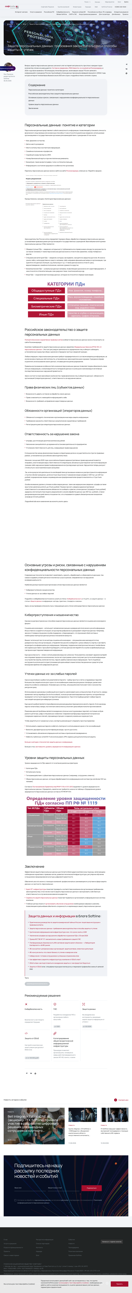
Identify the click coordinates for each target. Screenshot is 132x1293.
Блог (119, 2)
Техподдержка (73, 1248)
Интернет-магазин (21, 12)
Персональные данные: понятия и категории (46, 90)
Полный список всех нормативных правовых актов (44, 340)
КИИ (85, 932)
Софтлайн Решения (47, 7)
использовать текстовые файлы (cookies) (74, 1283)
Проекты (125, 14)
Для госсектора (104, 14)
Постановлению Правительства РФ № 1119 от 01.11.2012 (52, 787)
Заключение (33, 108)
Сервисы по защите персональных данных (42, 898)
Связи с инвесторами (11, 1255)
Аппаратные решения (121, 12)
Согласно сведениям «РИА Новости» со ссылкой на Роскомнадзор (77, 68)
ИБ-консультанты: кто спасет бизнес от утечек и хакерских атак (53, 952)
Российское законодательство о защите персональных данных (53, 94)
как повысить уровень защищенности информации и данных (57, 747)
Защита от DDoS (35, 967)
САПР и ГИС (73, 14)
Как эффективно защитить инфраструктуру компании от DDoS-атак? (55, 959)
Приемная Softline (75, 1255)
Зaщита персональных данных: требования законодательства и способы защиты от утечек (63, 928)
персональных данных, (42, 1200)
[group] (34, 1126)
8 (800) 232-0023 (120, 7)
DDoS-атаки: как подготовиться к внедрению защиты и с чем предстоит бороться (60, 963)
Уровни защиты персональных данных (43, 104)
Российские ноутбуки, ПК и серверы (100, 12)
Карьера (88, 7)
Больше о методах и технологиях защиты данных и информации (48, 742)
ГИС (79, 939)
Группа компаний (63, 7)
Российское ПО (49, 12)
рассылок (64, 1200)
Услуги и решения (36, 12)
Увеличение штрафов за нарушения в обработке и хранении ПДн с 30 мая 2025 (59, 936)
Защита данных (36, 601)
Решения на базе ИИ (79, 12)
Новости (71, 1244)
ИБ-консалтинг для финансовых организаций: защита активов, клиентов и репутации (61, 949)
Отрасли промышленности (13, 1248)
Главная (10, 24)
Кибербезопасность (63, 12)
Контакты (39, 1248)
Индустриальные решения (88, 14)
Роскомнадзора (72, 171)
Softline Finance (107, 7)
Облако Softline (61, 14)
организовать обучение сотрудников (59, 904)
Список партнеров (42, 1244)
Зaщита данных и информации (51, 916)
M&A (96, 7)
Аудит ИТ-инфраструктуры (36, 889)
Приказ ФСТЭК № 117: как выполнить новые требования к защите (54, 939)
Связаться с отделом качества (111, 1241)
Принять (119, 1284)
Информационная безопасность (37, 983)
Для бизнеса (116, 14)
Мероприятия (109, 2)
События (71, 1240)
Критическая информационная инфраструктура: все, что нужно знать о (57, 932)
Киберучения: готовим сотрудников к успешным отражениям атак (54, 956)
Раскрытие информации (44, 1240)
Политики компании (75, 1251)
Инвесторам (77, 7)
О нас (18, 24)
